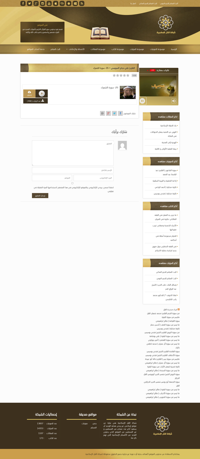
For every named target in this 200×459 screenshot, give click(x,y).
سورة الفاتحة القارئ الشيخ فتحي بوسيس (163, 351)
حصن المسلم (94, 425)
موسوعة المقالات (98, 49)
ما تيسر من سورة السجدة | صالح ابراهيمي (163, 370)
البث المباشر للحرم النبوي (166, 278)
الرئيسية (174, 49)
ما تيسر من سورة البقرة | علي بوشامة (165, 336)
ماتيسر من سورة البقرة (171, 317)
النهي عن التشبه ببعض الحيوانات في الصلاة (163, 134)
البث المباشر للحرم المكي (166, 272)
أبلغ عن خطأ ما (171, 59)
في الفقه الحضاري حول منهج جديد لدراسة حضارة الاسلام (164, 248)
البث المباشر (55, 49)
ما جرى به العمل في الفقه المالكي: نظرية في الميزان (165, 217)
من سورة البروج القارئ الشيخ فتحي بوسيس (162, 332)
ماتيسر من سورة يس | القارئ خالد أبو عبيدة (162, 359)
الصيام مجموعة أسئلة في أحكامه (166, 238)
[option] (42, 28)
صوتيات (85, 423)
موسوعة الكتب (117, 49)
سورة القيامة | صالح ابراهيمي (168, 321)
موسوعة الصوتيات (157, 49)
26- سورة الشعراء (109, 87)
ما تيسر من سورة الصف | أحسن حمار (165, 324)
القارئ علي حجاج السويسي (123, 68)
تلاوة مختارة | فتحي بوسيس (165, 193)
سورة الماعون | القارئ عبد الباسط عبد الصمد (166, 172)
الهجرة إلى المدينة (169, 142)
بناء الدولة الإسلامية (168, 125)
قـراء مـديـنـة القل (170, 309)
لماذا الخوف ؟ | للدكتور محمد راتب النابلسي (164, 297)
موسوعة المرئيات (137, 49)
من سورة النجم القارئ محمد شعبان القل (163, 313)
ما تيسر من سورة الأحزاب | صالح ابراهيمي (163, 393)
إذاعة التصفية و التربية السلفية (164, 180)
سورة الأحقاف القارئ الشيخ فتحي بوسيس (162, 355)
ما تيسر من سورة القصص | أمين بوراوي (164, 340)
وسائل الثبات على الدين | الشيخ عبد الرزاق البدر (164, 286)
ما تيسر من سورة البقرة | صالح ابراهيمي (164, 389)
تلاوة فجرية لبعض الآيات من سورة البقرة (163, 366)
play (41, 93)
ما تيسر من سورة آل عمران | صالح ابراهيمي (162, 363)
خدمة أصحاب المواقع (35, 49)
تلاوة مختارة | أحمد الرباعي (165, 187)
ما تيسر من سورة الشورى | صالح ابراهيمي (163, 397)
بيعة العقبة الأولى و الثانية (165, 149)
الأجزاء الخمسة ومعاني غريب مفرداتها (164, 227)
